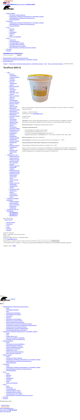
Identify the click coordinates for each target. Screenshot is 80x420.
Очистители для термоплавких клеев (14, 151)
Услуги (8, 38)
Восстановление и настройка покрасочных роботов (23, 47)
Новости (12, 30)
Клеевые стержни (14, 103)
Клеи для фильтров (14, 102)
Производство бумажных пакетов (14, 140)
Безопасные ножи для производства (12, 210)
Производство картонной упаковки (15, 127)
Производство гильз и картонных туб (15, 130)
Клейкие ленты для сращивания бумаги (15, 171)
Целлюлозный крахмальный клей (14, 112)
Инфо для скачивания (15, 36)
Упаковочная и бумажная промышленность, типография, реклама (27, 16)
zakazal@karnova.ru (38, 113)
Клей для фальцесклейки (14, 105)
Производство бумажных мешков (14, 136)
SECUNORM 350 (14, 214)
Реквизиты (12, 33)
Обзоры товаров (10, 13)
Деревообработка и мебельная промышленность (22, 18)
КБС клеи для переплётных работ (15, 108)
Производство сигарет (13, 147)
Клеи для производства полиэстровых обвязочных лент (14, 120)
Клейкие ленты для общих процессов (14, 157)
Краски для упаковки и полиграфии (12, 199)
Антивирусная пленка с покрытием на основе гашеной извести (14, 194)
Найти (19, 55)
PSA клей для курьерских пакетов (14, 115)
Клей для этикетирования (14, 99)
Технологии (9, 21)
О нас (8, 27)
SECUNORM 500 (14, 212)
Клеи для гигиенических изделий (13, 83)
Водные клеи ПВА (14, 86)
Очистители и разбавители (13, 206)
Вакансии (12, 29)
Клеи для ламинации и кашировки (13, 89)
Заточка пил (13, 40)
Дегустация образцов (5, 411)
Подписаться (55, 241)
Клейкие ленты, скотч (12, 155)
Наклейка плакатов (14, 145)
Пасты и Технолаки (14, 204)
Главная (5, 63)
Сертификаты (13, 32)
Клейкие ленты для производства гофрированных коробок (14, 185)
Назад (7, 308)
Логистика (8, 49)
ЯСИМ (14, 245)
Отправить (16, 260)
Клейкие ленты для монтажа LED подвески (14, 167)
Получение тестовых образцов (17, 15)
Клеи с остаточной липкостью (55, 63)
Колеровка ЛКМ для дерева (17, 43)
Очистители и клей (14, 189)
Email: (7, 408)
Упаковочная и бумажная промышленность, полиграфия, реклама (26, 63)
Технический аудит (14, 41)
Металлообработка (14, 19)
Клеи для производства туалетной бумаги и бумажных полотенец (15, 77)
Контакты (8, 50)
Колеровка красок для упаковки (18, 46)
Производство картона (13, 124)
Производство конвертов (13, 133)
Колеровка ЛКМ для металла (17, 44)
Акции (11, 35)
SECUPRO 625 (13, 215)
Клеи (45, 63)
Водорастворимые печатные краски (14, 202)
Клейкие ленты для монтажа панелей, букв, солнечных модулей (14, 162)
